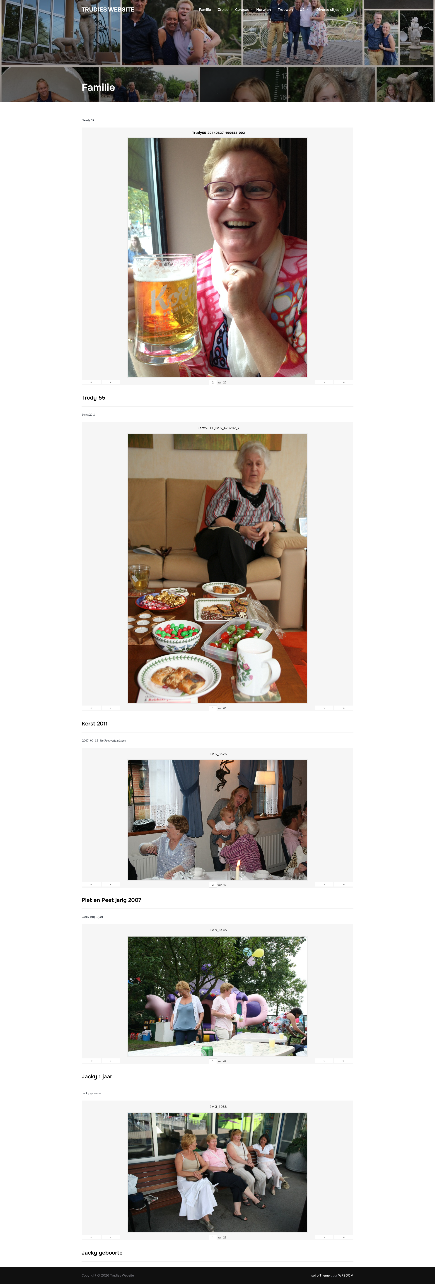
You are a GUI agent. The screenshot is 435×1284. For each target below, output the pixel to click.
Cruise (223, 9)
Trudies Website (108, 9)
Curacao (242, 9)
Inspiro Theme (319, 1275)
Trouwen (285, 9)
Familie (205, 9)
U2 (302, 9)
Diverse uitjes (327, 9)
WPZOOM (345, 1275)
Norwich (263, 9)
